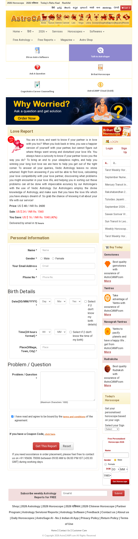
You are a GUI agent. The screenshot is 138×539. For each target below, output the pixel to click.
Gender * (31, 258)
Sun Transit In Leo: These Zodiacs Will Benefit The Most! (117, 221)
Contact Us (64, 530)
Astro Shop (86, 39)
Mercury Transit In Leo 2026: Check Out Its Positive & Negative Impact (117, 184)
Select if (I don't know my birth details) (92, 313)
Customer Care (79, 530)
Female (59, 258)
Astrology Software (72, 512)
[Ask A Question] (69, 111)
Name (108, 450)
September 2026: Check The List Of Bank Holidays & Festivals (117, 206)
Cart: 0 (127, 8)
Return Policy (109, 518)
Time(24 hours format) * (27, 334)
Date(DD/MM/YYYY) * (24, 303)
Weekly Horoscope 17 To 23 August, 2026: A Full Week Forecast (117, 228)
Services (57, 31)
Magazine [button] (67, 39)
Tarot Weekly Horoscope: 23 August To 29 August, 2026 (117, 170)
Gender (107, 459)
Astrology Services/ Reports (40, 512)
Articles (108, 163)
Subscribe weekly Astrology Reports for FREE (38, 495)
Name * (32, 250)
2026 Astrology (30, 506)
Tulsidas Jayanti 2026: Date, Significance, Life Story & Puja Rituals (117, 199)
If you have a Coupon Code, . (33, 434)
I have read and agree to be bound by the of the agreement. (54, 418)
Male (47, 258)
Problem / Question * (24, 376)
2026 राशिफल (72, 506)
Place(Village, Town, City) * (28, 349)
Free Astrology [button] (22, 39)
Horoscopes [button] (75, 31)
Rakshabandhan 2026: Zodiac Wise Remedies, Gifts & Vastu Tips (117, 192)
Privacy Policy (90, 518)
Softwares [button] (96, 31)
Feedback (93, 512)
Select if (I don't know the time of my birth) (83, 335)
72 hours (39, 223)
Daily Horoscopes (22, 518)
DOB (108, 468)
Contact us (108, 512)
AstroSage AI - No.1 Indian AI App (57, 518)
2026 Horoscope (52, 506)
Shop (15, 506)
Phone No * (30, 277)
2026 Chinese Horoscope (98, 506)
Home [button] (17, 31)
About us (123, 512)
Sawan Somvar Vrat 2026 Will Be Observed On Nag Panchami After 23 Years (117, 214)
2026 (116, 163)
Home (54, 530)
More (107, 281)
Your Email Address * (24, 268)
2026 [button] (42, 31)
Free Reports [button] (46, 39)
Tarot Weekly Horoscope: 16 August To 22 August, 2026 (117, 236)
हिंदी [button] (29, 31)
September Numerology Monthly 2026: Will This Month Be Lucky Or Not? (117, 177)
